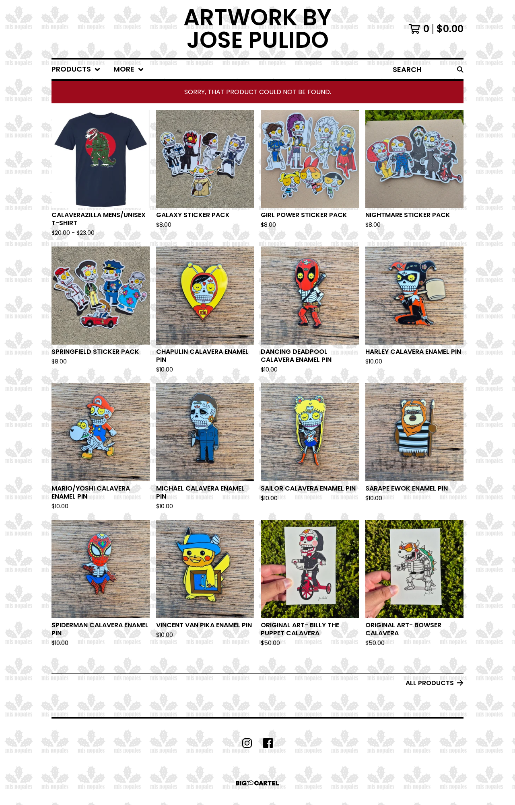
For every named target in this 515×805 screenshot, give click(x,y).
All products (430, 683)
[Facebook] (268, 743)
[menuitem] (76, 69)
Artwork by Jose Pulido (257, 28)
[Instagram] (247, 743)
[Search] (460, 69)
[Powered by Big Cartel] (257, 783)
